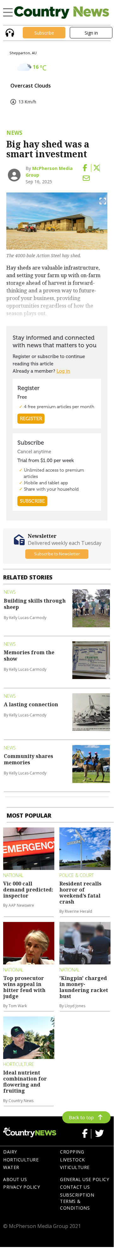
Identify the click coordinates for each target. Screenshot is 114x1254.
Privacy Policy (21, 1187)
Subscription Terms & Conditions (77, 1201)
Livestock (72, 1160)
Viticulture (75, 1167)
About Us (15, 1179)
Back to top (81, 1117)
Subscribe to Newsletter (57, 554)
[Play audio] (9, 32)
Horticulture (21, 1160)
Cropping (72, 1152)
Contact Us (75, 1187)
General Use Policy (84, 1179)
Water (11, 1167)
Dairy (10, 1152)
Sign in (91, 33)
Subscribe (44, 33)
